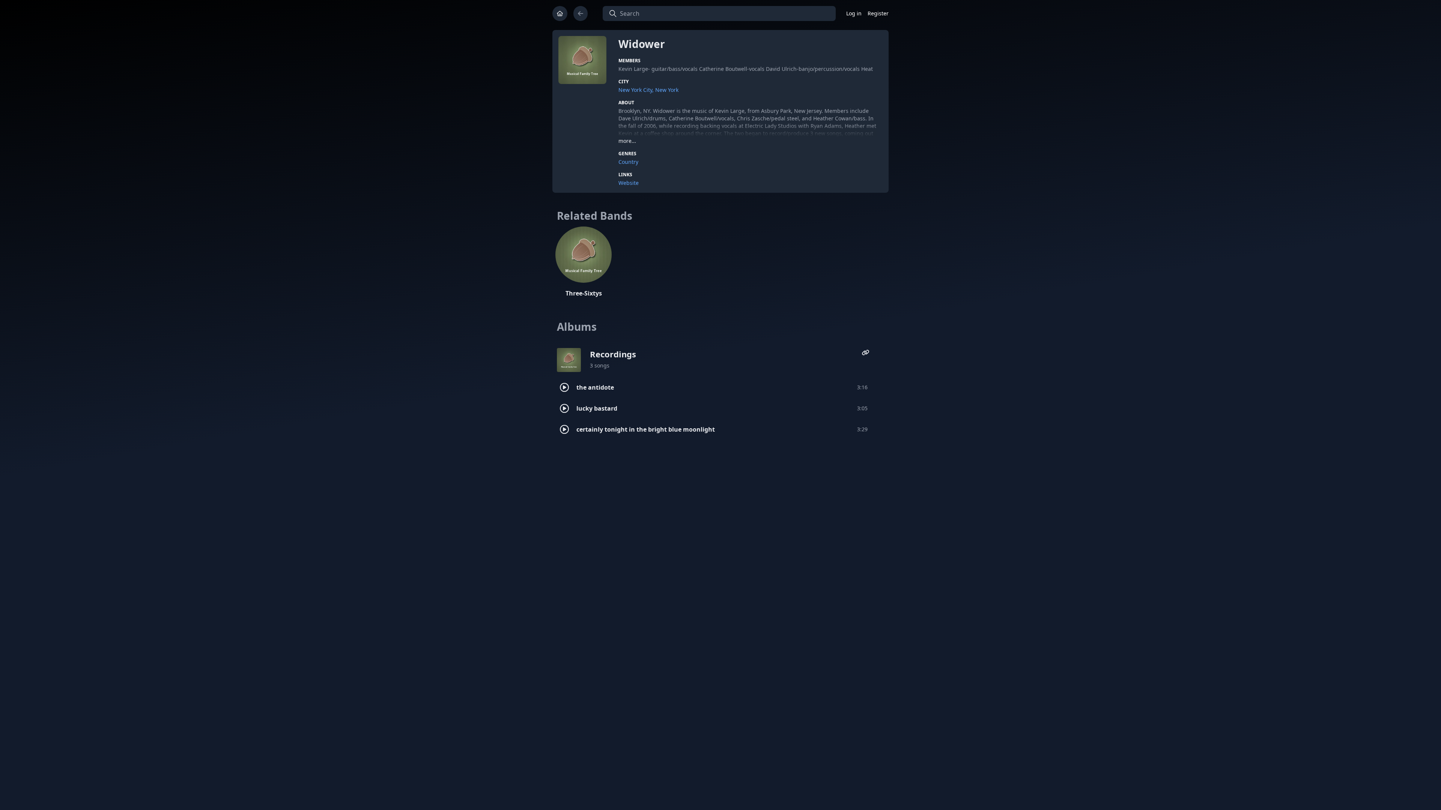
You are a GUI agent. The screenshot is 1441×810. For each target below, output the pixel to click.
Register (878, 13)
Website (628, 182)
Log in (854, 13)
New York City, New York (648, 89)
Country (628, 161)
